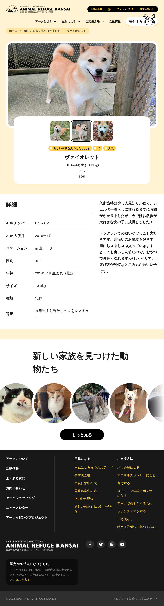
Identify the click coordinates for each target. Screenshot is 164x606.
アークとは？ (43, 21)
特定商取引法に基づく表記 (136, 527)
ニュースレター (17, 507)
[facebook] (90, 544)
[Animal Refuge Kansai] (38, 9)
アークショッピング (20, 498)
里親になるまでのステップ (93, 467)
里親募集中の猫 (85, 491)
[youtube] (122, 544)
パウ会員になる (128, 467)
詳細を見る (23, 579)
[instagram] (112, 544)
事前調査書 (82, 475)
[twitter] (101, 544)
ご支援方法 (93, 21)
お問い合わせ (15, 488)
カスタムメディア (147, 598)
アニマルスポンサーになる (136, 475)
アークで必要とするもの (134, 503)
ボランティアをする (131, 511)
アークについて (17, 458)
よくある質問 (15, 478)
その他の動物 (84, 498)
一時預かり (125, 519)
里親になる (69, 21)
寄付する (123, 483)
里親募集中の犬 (85, 483)
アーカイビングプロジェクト (27, 517)
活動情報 (115, 21)
